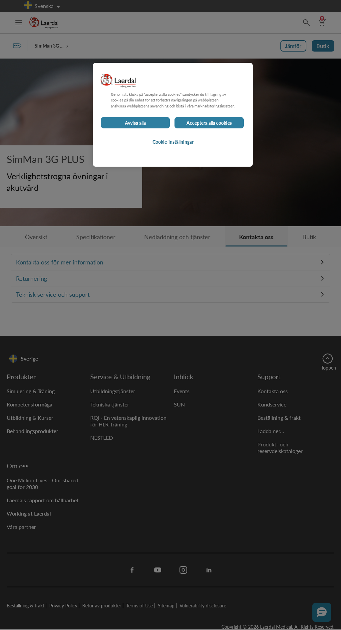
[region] (173, 114)
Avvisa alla (135, 122)
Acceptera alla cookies (209, 122)
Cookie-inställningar (173, 141)
